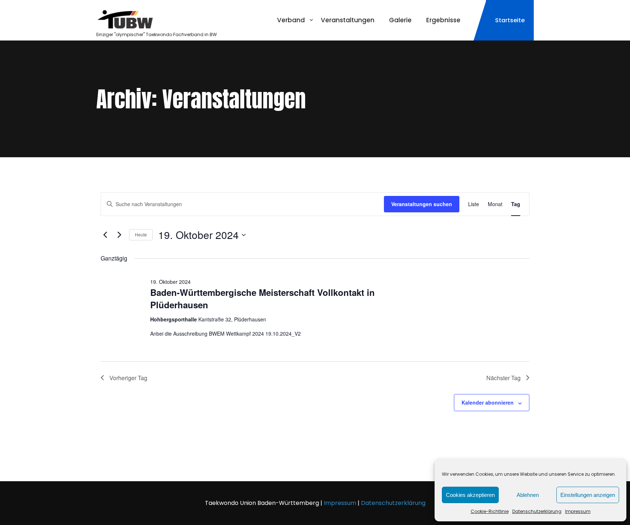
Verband (291, 20)
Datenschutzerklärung (536, 511)
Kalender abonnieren (488, 402)
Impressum (578, 511)
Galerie (400, 20)
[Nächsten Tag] (119, 235)
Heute (141, 234)
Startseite (510, 20)
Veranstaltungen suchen (421, 204)
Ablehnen (528, 495)
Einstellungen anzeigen (587, 495)
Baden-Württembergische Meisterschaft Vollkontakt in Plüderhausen (262, 298)
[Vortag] (105, 235)
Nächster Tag (503, 378)
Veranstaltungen (347, 20)
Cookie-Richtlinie (490, 511)
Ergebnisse (443, 20)
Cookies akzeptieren (470, 495)
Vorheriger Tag (128, 378)
